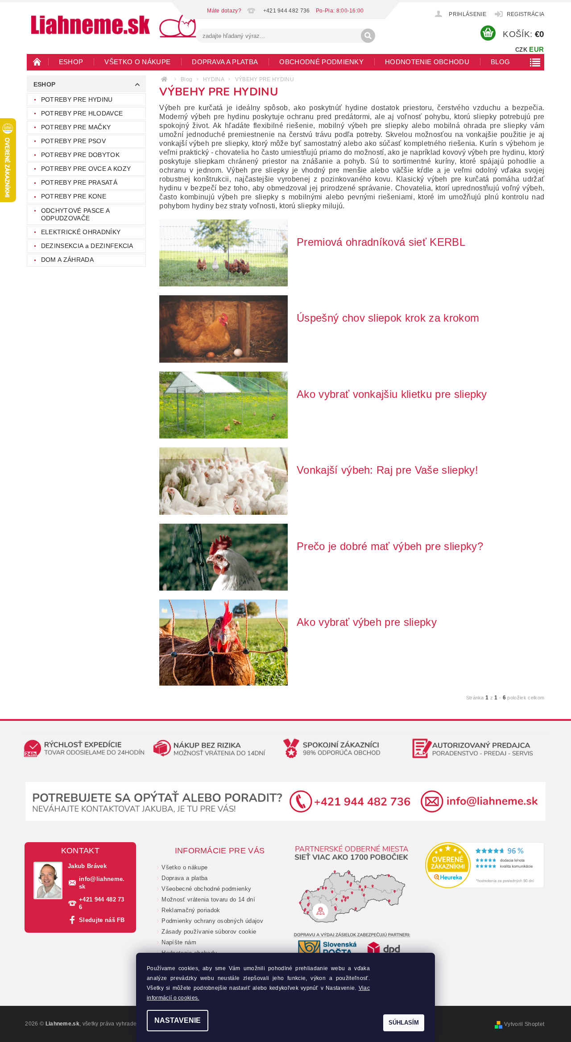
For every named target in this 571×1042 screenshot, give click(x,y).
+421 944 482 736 (101, 903)
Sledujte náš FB (102, 920)
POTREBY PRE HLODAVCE (82, 113)
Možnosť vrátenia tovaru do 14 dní (208, 899)
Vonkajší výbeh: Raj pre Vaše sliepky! (387, 470)
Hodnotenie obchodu (427, 62)
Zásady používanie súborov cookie (208, 931)
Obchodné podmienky (321, 62)
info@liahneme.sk (102, 883)
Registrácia (525, 14)
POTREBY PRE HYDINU (77, 99)
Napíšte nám (178, 942)
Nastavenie (177, 1020)
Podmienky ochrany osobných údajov (212, 921)
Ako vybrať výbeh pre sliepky (367, 622)
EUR (536, 49)
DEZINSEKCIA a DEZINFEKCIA (87, 245)
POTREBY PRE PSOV (73, 141)
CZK (521, 49)
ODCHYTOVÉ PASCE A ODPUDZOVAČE (75, 214)
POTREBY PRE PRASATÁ (79, 182)
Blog (500, 62)
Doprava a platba (225, 62)
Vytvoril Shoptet (524, 1024)
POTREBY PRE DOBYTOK (80, 154)
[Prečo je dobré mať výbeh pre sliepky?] (223, 556)
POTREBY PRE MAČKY (76, 127)
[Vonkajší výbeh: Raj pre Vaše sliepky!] (223, 480)
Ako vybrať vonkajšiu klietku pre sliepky (392, 394)
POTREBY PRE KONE (73, 196)
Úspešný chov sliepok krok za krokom (388, 318)
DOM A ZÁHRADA (67, 259)
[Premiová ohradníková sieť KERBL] (223, 252)
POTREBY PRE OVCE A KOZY (86, 168)
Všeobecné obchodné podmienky (206, 888)
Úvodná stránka (37, 61)
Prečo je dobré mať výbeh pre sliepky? (390, 546)
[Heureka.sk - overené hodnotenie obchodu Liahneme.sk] (485, 865)
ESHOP (71, 62)
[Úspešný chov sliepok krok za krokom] (223, 328)
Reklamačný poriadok (190, 910)
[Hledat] (368, 36)
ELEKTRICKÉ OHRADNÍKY (80, 232)
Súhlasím (404, 1022)
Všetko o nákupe (137, 62)
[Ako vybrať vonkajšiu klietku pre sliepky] (223, 404)
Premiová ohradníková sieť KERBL (381, 242)
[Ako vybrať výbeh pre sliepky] (223, 642)
